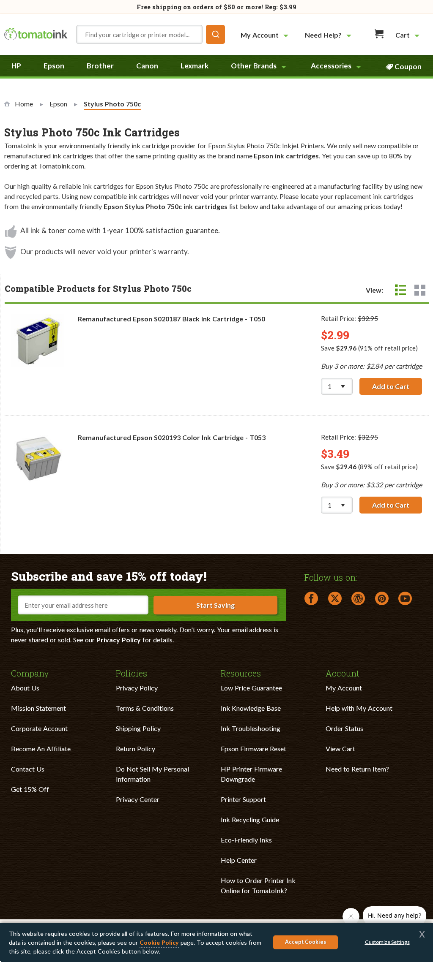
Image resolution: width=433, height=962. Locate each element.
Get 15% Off (30, 789)
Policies (131, 673)
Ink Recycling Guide (250, 819)
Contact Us (27, 769)
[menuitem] (265, 35)
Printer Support (243, 799)
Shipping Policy (138, 728)
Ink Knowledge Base (251, 708)
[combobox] (150, 34)
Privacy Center (137, 799)
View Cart (340, 749)
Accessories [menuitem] (331, 65)
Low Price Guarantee (251, 688)
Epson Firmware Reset (253, 749)
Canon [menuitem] (147, 65)
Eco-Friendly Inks (246, 840)
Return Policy (135, 749)
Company (30, 673)
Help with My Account (359, 708)
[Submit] (215, 34)
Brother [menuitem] (100, 65)
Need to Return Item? (357, 769)
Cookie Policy (159, 942)
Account (342, 673)
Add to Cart (397, 386)
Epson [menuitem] (54, 65)
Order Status (344, 728)
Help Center (239, 860)
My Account (344, 688)
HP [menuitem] (16, 65)
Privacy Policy (118, 640)
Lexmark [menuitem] (194, 65)
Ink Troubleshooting (250, 728)
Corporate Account (39, 728)
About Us (25, 688)
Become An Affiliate (41, 749)
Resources (241, 673)
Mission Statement (38, 708)
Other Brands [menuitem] (254, 65)
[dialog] (216, 942)
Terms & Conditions (145, 708)
